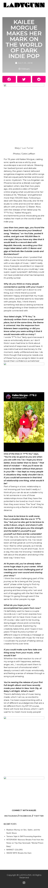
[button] (9, 79)
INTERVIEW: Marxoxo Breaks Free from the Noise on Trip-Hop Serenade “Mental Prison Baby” (25, 843)
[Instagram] (24, 882)
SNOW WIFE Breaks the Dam (18, 853)
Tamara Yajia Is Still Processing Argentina (23, 836)
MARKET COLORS (14, 850)
